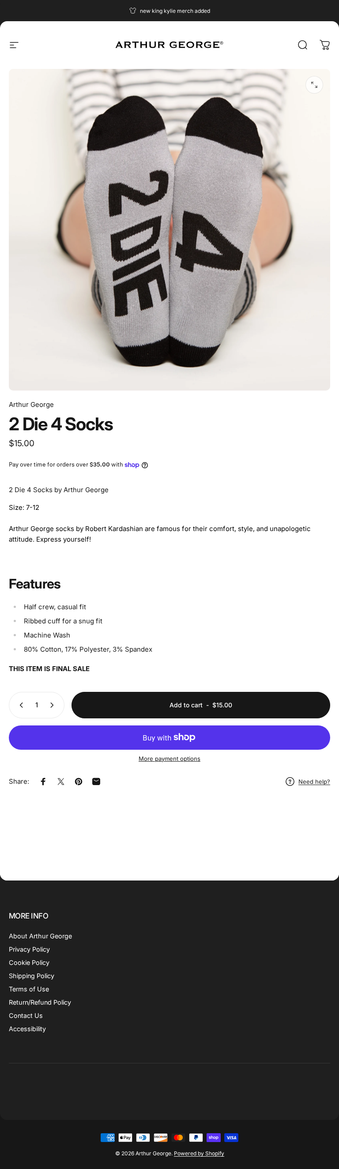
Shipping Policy (31, 975)
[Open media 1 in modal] (314, 85)
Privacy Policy (29, 949)
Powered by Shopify (199, 1153)
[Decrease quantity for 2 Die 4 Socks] (19, 705)
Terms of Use (29, 989)
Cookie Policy (29, 962)
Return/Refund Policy (40, 1002)
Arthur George (31, 404)
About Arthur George (40, 936)
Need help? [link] (314, 781)
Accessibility (27, 1028)
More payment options (169, 758)
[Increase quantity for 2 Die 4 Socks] (54, 705)
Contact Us (26, 1015)
